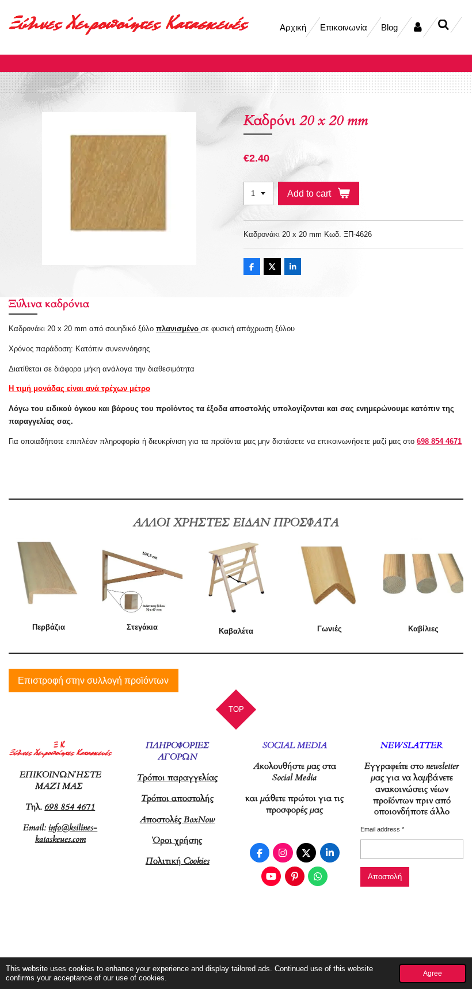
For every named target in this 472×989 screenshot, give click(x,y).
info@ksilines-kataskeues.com (66, 833)
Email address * (382, 829)
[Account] (418, 27)
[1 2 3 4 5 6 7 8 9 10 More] (258, 193)
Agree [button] (432, 973)
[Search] (443, 25)
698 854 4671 (439, 441)
